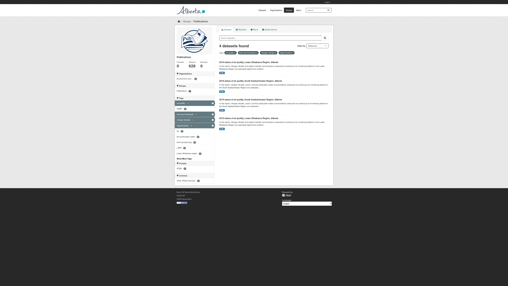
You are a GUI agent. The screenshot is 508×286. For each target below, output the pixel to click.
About (298, 10)
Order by (301, 45)
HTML (222, 73)
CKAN (286, 195)
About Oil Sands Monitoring (188, 192)
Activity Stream (270, 29)
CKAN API (181, 195)
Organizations (276, 10)
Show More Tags (184, 158)
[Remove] (234, 53)
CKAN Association (184, 199)
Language (286, 200)
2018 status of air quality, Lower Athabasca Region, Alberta (248, 62)
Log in (327, 2)
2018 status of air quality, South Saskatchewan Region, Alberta (250, 80)
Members (242, 29)
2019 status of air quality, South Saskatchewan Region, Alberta (250, 99)
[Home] (179, 21)
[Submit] (328, 10)
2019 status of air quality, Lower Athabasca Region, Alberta (248, 118)
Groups (289, 10)
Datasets (262, 10)
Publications (201, 21)
